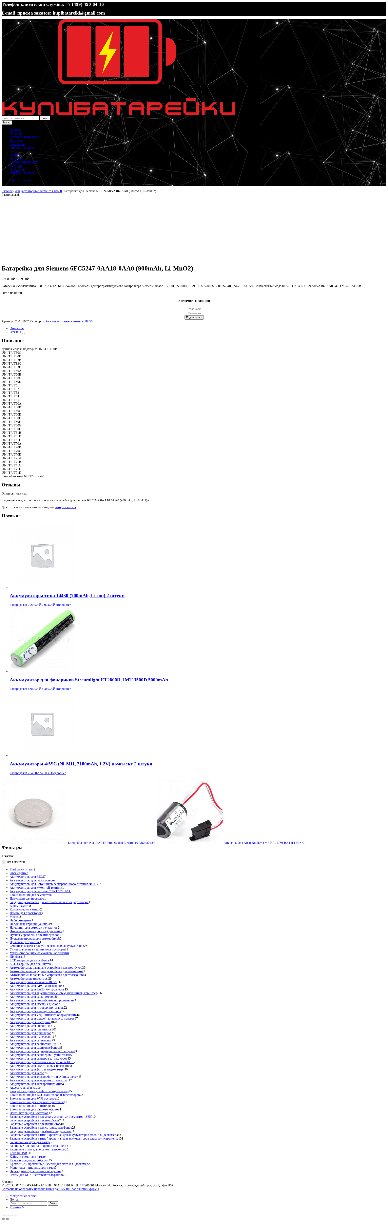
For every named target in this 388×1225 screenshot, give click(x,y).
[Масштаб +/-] (3, 1215)
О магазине (17, 144)
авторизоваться (65, 507)
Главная (15, 129)
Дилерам (16, 133)
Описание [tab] (17, 328)
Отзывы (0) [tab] (17, 332)
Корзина (17, 1207)
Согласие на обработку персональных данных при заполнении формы (50, 1189)
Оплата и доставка (22, 147)
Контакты (16, 140)
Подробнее (63, 604)
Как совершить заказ (24, 137)
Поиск (45, 118)
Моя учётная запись (23, 1196)
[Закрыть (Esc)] (15, 1215)
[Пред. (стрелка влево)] (3, 1219)
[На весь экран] (7, 1215)
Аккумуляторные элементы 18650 (38, 191)
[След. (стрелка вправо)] (7, 1219)
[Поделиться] (11, 1215)
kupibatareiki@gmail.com (79, 13)
